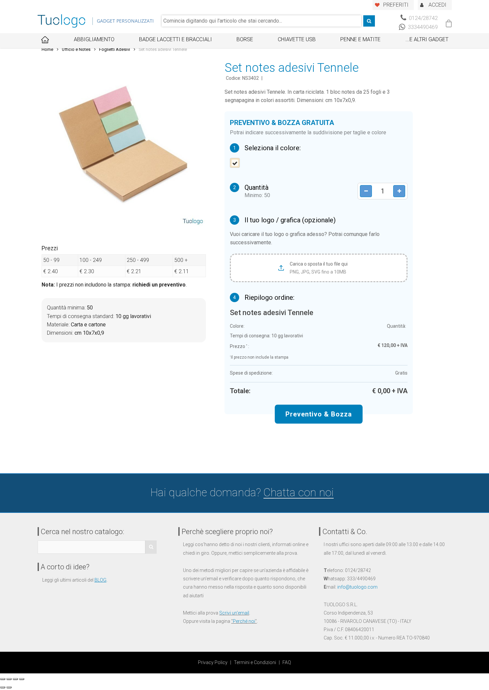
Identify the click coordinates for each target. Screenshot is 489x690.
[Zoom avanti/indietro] (21, 679)
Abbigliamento (94, 39)
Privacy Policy (213, 662)
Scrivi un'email (234, 613)
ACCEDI (437, 5)
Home (47, 49)
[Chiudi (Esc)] (2, 679)
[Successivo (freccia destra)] (9, 687)
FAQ (286, 662)
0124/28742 (423, 18)
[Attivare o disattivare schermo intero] (15, 679)
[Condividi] (9, 679)
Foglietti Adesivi (114, 49)
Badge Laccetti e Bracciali (175, 39)
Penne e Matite (360, 39)
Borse (245, 39)
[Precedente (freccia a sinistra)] (2, 687)
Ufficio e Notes (76, 49)
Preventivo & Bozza (318, 414)
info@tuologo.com (357, 587)
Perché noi (244, 621)
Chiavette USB (297, 39)
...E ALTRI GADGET (427, 39)
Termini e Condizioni (255, 662)
